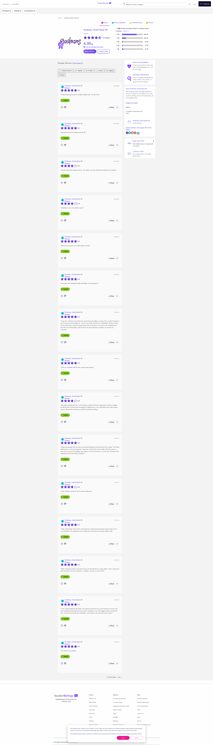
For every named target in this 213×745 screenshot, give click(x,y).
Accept (123, 738)
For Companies (204, 4)
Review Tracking (93, 724)
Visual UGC (92, 713)
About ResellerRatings (143, 702)
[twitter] (129, 133)
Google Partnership (142, 698)
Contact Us (140, 713)
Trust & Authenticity (142, 706)
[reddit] (132, 133)
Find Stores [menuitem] (5, 4)
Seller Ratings (92, 702)
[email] (135, 133)
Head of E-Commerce (118, 724)
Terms (138, 709)
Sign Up (139, 721)
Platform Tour (92, 698)
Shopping (85, 33)
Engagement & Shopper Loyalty (121, 706)
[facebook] (127, 133)
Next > (119, 677)
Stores (59, 18)
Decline (137, 738)
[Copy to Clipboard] (138, 133)
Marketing (115, 721)
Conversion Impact (118, 702)
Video (90, 717)
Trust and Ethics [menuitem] (15, 4)
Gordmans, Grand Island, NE (95, 29)
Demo (114, 713)
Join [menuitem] (190, 4)
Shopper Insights (117, 709)
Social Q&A (92, 709)
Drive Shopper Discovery (119, 698)
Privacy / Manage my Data (143, 724)
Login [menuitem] (194, 4)
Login (138, 717)
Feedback (91, 721)
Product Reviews (93, 706)
